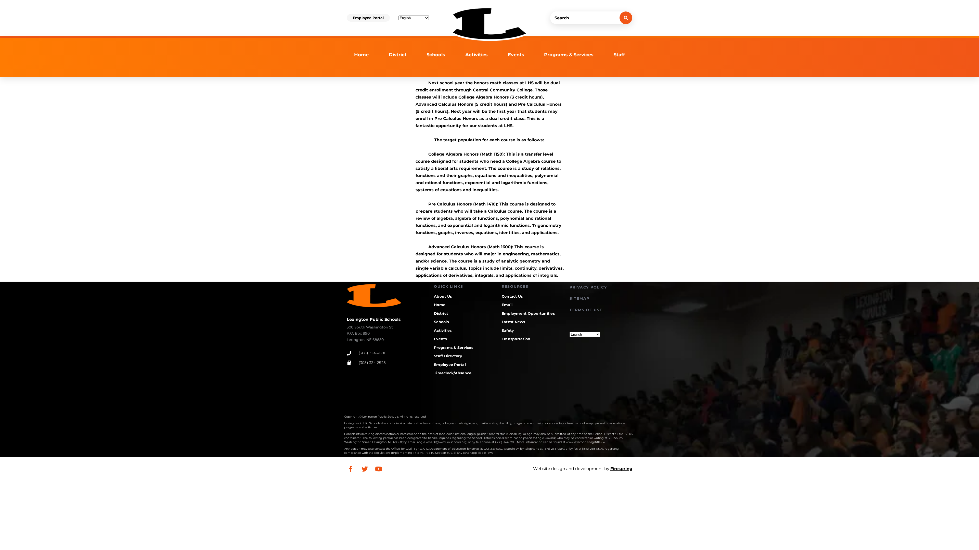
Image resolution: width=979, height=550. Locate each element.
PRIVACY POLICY (588, 287)
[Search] (626, 17)
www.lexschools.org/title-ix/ (585, 442)
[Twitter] (364, 468)
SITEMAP (579, 298)
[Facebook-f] (350, 468)
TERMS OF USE (586, 310)
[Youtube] (378, 468)
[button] (368, 18)
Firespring (621, 468)
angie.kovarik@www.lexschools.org (442, 442)
